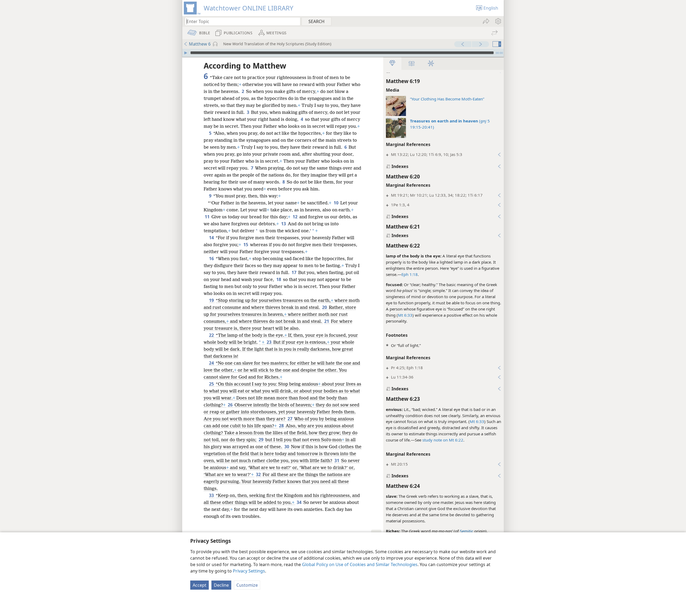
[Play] (186, 53)
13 (284, 224)
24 (212, 363)
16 (212, 258)
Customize (247, 585)
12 (295, 217)
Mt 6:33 (405, 315)
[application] (343, 53)
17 (294, 272)
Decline (221, 585)
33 (212, 495)
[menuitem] (497, 21)
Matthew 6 (200, 44)
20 (325, 307)
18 (279, 279)
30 (287, 447)
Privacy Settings (249, 571)
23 (269, 342)
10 (336, 203)
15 (246, 245)
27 (290, 419)
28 (282, 426)
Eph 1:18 (409, 274)
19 (212, 300)
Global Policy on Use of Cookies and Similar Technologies (359, 564)
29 (261, 440)
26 (230, 405)
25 (212, 384)
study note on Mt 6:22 (442, 440)
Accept (199, 585)
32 (259, 474)
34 (299, 502)
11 (207, 217)
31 (337, 460)
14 (212, 238)
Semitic (466, 531)
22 (212, 335)
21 (327, 321)
